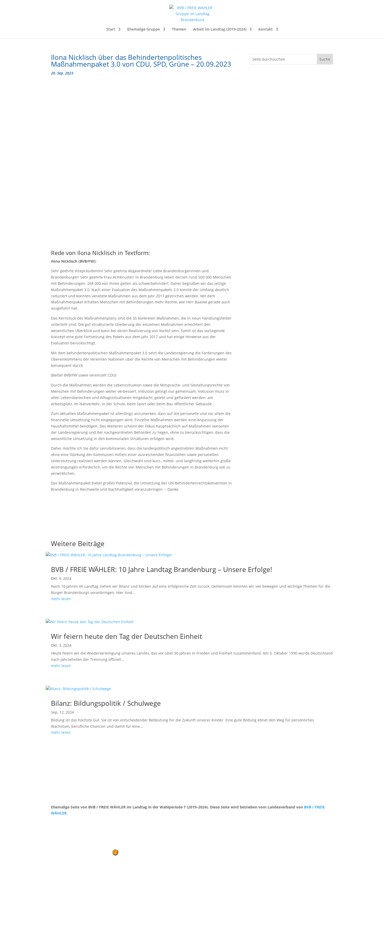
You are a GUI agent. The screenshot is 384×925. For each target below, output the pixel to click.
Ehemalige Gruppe (143, 29)
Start (110, 29)
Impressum (78, 822)
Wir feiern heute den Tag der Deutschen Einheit (126, 636)
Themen (179, 29)
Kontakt (265, 29)
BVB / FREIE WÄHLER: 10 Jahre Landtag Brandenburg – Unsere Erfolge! (161, 569)
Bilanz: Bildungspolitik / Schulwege (106, 703)
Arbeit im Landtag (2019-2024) (219, 29)
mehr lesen (61, 598)
